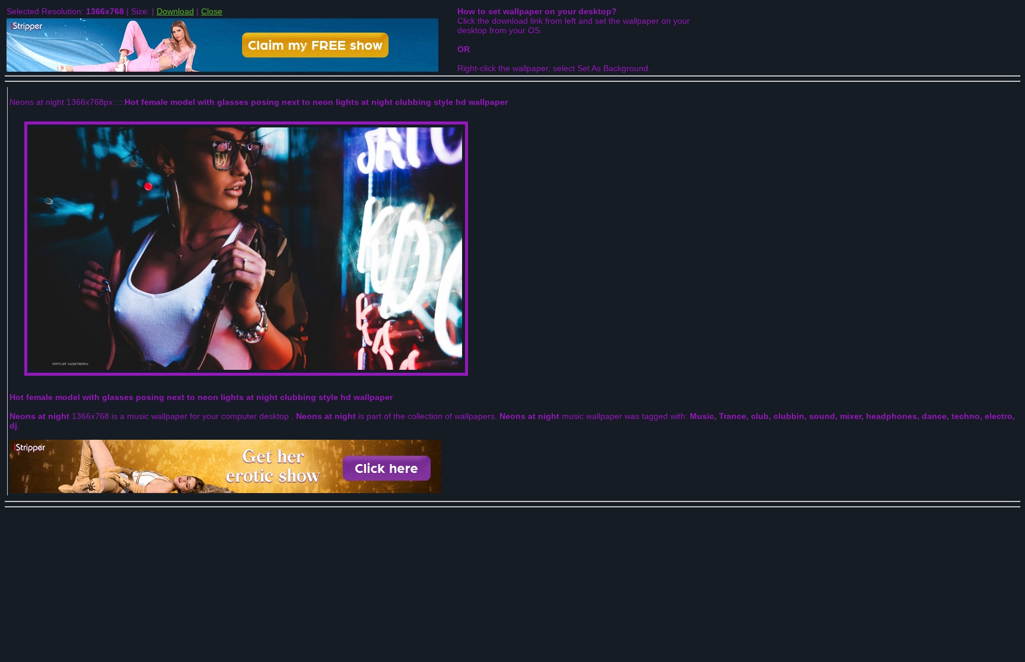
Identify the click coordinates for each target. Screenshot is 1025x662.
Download (175, 11)
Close (211, 11)
